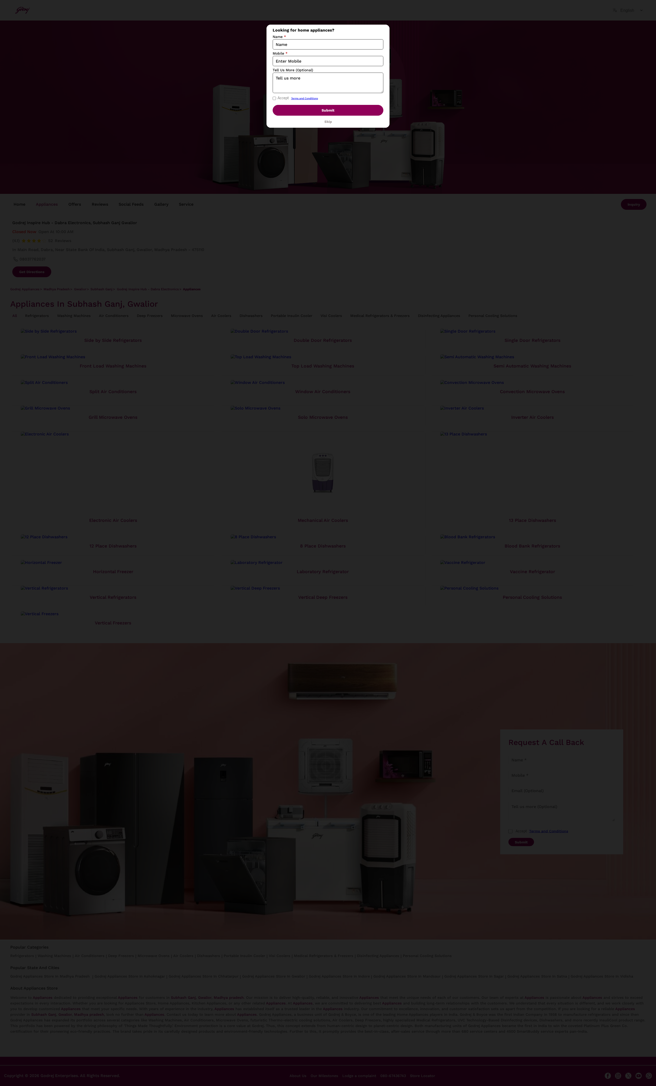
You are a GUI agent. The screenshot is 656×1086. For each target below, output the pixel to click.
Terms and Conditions (304, 98)
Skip (328, 122)
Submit (328, 110)
